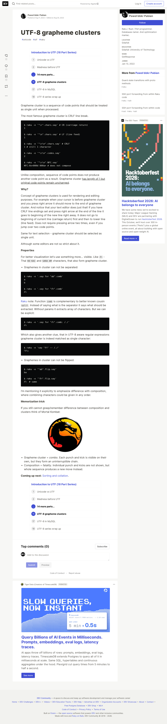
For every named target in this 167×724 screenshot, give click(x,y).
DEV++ (38, 702)
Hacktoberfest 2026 (152, 219)
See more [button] (28, 675)
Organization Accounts (111, 702)
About (141, 702)
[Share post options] (6, 95)
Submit (31, 565)
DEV (93, 713)
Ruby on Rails (78, 716)
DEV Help (78, 702)
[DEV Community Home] (5, 3)
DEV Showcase (130, 702)
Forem (53, 713)
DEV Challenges (26, 702)
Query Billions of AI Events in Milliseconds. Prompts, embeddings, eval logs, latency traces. (61, 642)
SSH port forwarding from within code (140, 109)
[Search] (13, 3)
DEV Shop (92, 705)
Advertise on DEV (91, 702)
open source (67, 713)
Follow (142, 22)
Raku (24, 301)
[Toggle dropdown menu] (114, 584)
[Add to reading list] (6, 77)
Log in (138, 3)
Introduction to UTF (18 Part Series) (53, 52)
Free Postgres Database (74, 705)
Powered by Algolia (88, 4)
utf (35, 39)
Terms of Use (99, 709)
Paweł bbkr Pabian (37, 15)
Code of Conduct (57, 573)
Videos (47, 702)
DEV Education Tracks (61, 702)
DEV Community (44, 698)
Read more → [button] (130, 238)
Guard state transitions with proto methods (138, 83)
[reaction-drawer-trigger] (6, 57)
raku (42, 39)
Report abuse (74, 573)
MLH (101, 705)
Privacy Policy (85, 709)
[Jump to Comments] (6, 67)
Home (14, 702)
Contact (150, 702)
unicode (26, 39)
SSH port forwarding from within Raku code (140, 97)
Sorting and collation (55, 475)
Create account (154, 3)
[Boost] (6, 86)
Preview (45, 565)
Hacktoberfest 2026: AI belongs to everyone (140, 203)
